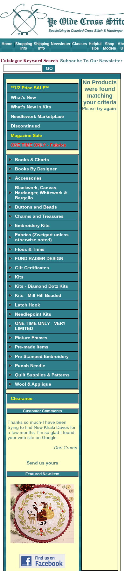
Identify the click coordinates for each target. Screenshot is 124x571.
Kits (19, 276)
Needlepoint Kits (33, 314)
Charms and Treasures (39, 216)
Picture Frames (31, 337)
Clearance (21, 398)
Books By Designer (36, 168)
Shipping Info (41, 46)
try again (106, 108)
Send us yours (42, 462)
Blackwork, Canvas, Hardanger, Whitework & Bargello (41, 192)
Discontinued (25, 125)
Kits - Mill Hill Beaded (38, 295)
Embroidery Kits (32, 225)
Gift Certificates (32, 267)
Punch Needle (30, 365)
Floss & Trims (30, 249)
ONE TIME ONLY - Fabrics (38, 145)
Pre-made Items (31, 346)
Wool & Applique (33, 384)
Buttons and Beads (36, 207)
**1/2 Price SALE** (30, 87)
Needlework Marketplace (37, 116)
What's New (23, 97)
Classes (79, 44)
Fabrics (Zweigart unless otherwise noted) (42, 237)
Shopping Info (23, 46)
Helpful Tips (95, 46)
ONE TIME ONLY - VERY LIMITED (40, 326)
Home (7, 44)
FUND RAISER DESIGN (39, 258)
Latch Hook (27, 304)
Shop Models (109, 46)
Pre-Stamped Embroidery (42, 356)
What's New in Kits (31, 106)
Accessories (28, 178)
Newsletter (61, 44)
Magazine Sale (26, 135)
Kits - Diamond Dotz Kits (41, 286)
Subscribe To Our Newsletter (91, 60)
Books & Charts (32, 159)
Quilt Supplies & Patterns (42, 374)
